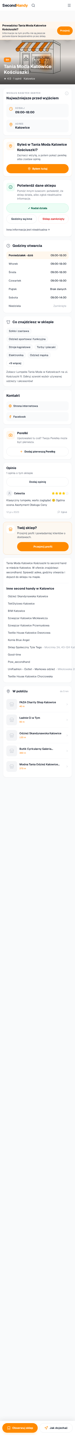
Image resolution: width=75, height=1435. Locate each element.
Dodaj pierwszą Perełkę (39, 451)
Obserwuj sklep (22, 1428)
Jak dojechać (59, 1428)
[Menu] (69, 5)
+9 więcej (15, 363)
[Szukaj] (33, 5)
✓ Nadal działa (37, 208)
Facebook (19, 416)
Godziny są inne (21, 219)
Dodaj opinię (37, 482)
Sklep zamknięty (53, 219)
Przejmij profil (42, 546)
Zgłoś (64, 512)
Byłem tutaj (40, 168)
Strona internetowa (25, 406)
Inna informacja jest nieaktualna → (28, 229)
